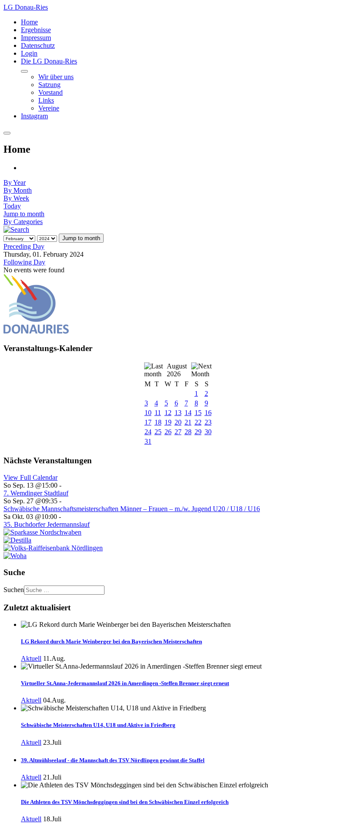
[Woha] (15, 555)
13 (178, 412)
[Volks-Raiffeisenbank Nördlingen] (53, 548)
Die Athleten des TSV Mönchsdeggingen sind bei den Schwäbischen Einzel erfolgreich (125, 802)
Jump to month (23, 214)
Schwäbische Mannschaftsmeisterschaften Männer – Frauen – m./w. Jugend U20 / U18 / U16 (131, 508)
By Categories (23, 221)
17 (148, 422)
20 (178, 422)
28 (188, 431)
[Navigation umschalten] (24, 71)
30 (208, 431)
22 (198, 422)
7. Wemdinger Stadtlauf (35, 493)
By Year (14, 182)
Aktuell (31, 658)
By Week (16, 198)
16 (208, 412)
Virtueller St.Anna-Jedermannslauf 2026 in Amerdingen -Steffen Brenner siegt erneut (125, 683)
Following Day (24, 262)
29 (198, 431)
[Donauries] (36, 331)
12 (168, 412)
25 (158, 431)
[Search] (16, 229)
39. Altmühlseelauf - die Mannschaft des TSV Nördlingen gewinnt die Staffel (113, 760)
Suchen (13, 589)
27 (178, 431)
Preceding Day (23, 246)
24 (148, 431)
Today (12, 206)
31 (148, 441)
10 (148, 412)
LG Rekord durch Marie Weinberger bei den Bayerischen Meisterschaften (111, 641)
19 (168, 422)
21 (188, 422)
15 (198, 412)
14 (188, 412)
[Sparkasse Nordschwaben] (42, 532)
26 (168, 431)
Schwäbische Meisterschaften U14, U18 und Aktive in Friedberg (98, 725)
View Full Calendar (30, 477)
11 (158, 412)
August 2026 (177, 370)
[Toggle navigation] (6, 133)
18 (158, 422)
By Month (17, 190)
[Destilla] (17, 540)
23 (208, 422)
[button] (49, 61)
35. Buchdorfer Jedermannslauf (46, 524)
